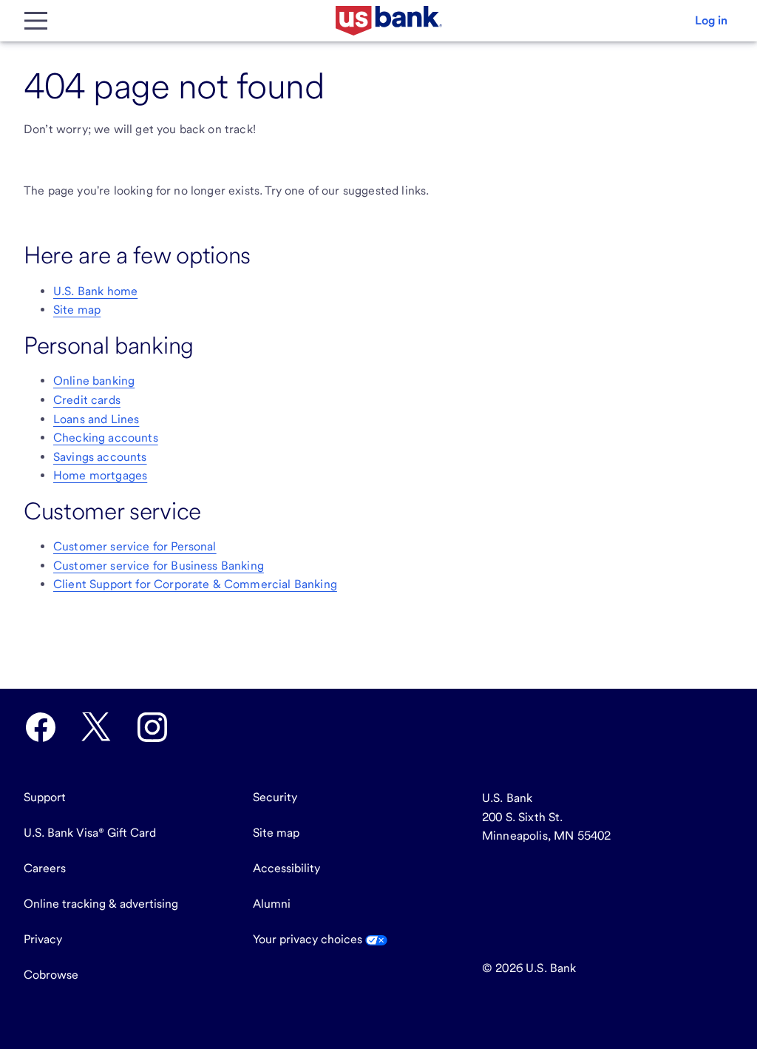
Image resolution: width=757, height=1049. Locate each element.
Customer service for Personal (135, 546)
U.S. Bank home (95, 291)
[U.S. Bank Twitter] (96, 727)
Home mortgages (100, 475)
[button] (711, 20)
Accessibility (286, 868)
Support (45, 797)
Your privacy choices (309, 939)
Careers (45, 868)
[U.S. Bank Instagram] (152, 727)
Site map (77, 310)
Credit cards (86, 400)
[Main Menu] (35, 20)
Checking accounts (105, 438)
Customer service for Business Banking (158, 566)
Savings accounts (100, 457)
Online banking (94, 381)
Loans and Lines (96, 419)
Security (275, 797)
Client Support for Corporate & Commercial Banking (195, 584)
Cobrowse (51, 975)
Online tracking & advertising (101, 904)
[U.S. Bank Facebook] (40, 727)
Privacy (43, 939)
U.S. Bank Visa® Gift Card (90, 833)
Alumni (272, 904)
